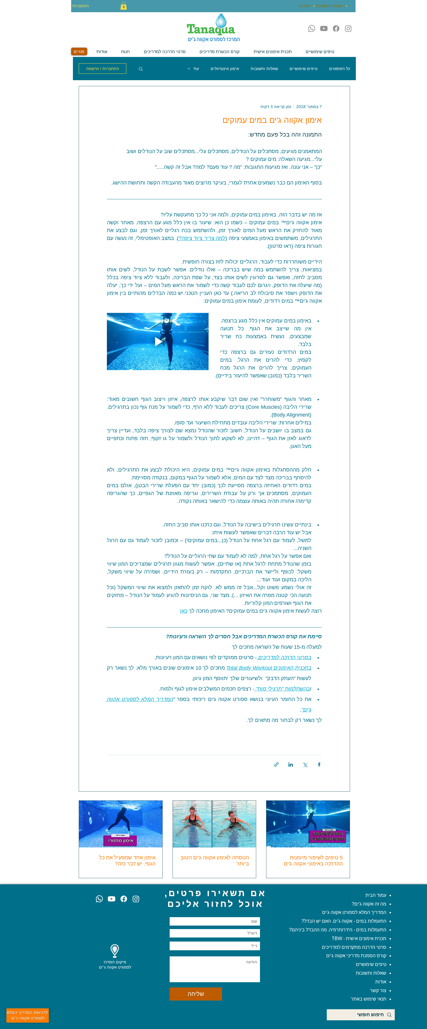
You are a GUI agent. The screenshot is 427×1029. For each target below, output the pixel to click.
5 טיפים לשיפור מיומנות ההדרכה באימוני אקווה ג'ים (313, 861)
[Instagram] (348, 28)
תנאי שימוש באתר (368, 998)
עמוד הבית (375, 895)
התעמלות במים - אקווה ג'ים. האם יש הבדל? (344, 921)
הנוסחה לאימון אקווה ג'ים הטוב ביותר (214, 861)
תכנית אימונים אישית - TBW (359, 938)
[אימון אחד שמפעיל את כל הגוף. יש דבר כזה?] (120, 824)
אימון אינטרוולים (225, 68)
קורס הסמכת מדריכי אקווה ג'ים (356, 955)
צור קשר (377, 990)
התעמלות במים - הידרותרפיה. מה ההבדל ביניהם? (337, 929)
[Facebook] (336, 28)
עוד (196, 68)
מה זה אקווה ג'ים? (369, 903)
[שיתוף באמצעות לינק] (276, 764)
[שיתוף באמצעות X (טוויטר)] (305, 764)
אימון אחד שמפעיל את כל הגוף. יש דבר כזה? (127, 861)
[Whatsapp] (311, 28)
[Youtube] (324, 28)
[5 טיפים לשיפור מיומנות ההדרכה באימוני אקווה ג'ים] (308, 824)
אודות (380, 981)
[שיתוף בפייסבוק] (319, 764)
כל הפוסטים (339, 68)
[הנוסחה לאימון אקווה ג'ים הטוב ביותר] (214, 824)
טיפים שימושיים (303, 68)
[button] (123, 6)
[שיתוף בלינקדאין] (290, 764)
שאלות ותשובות (264, 68)
